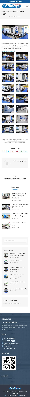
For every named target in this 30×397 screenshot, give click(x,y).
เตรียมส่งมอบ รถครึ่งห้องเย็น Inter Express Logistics (20, 215)
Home (10, 16)
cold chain (15, 142)
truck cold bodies (21, 142)
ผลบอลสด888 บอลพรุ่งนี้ (8, 51)
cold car (9, 142)
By (15, 139)
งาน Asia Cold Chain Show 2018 (18, 289)
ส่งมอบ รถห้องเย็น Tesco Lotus (19, 224)
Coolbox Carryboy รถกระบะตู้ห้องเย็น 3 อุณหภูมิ (20, 206)
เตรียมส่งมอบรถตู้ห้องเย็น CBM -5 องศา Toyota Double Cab (19, 196)
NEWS (14, 16)
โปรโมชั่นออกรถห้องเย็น (16, 260)
